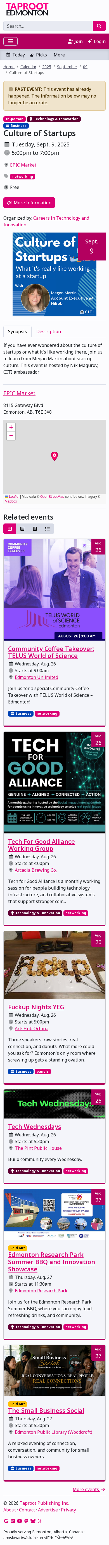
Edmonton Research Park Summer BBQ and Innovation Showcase (51, 1261)
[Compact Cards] (22, 528)
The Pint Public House (38, 1148)
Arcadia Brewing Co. (36, 870)
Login (99, 41)
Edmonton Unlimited (36, 677)
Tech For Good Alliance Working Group (41, 845)
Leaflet (13, 496)
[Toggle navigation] (10, 41)
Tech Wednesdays (34, 1126)
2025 (46, 66)
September (67, 66)
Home (9, 66)
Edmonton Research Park (41, 1291)
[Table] (35, 528)
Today (18, 55)
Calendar (28, 66)
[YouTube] (19, 1521)
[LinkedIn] (13, 1521)
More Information (32, 203)
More (59, 55)
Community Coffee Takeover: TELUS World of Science (51, 652)
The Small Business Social (46, 1410)
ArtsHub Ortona (31, 1028)
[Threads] (39, 1521)
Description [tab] (48, 331)
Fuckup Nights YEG (36, 1007)
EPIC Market (23, 165)
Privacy (68, 1510)
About (9, 1510)
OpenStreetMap (52, 496)
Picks (41, 55)
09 (85, 66)
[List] (47, 528)
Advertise (48, 1510)
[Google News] (6, 1521)
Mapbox (11, 501)
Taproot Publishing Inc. (44, 1503)
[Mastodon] (26, 1521)
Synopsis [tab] (17, 331)
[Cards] (9, 528)
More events (86, 1489)
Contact (27, 1510)
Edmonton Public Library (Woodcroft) (53, 1432)
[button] (11, 427)
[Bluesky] (33, 1521)
